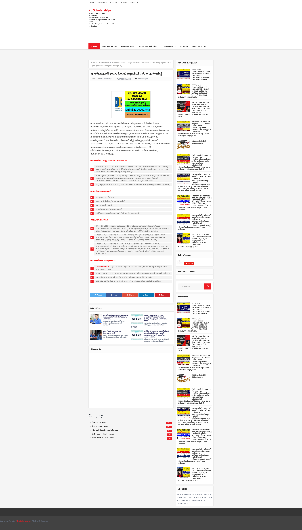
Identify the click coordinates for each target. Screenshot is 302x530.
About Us (113, 2)
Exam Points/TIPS (199, 46)
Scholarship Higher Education (176, 46)
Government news (100, 426)
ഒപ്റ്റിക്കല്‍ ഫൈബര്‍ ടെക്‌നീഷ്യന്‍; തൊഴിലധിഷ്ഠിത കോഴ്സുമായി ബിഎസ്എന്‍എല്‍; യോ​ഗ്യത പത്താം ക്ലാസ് (156, 334)
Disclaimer (123, 2)
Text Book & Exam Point (103, 438)
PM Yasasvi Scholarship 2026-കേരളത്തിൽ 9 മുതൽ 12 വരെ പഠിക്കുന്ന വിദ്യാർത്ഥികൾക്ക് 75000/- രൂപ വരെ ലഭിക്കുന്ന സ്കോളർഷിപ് (193, 91)
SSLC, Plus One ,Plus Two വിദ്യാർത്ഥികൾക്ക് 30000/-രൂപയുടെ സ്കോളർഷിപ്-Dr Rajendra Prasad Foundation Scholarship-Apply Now (194, 240)
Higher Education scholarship (105, 430)
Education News (127, 46)
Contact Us (134, 2)
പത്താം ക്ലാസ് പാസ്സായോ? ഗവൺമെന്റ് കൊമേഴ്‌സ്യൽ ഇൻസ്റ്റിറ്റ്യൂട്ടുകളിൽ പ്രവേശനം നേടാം (155, 318)
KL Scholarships (99, 10)
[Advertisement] (171, 23)
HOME (92, 2)
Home (94, 46)
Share (115, 295)
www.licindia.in (103, 266)
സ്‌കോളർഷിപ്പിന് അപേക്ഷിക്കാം (198, 142)
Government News (109, 46)
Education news (99, 422)
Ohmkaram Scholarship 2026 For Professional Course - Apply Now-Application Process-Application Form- (201, 75)
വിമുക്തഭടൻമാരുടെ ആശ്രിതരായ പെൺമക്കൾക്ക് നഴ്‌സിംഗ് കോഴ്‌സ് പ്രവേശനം (115, 317)
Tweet (99, 295)
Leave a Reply (142, 79)
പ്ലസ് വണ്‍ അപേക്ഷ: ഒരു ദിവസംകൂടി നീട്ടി (112, 332)
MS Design (176, 527)
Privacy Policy (102, 2)
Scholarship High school (148, 46)
